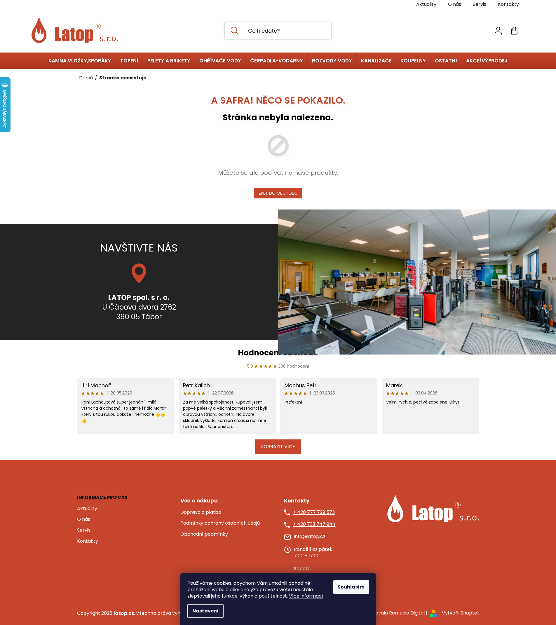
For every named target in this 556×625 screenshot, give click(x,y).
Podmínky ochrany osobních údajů (220, 523)
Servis (479, 4)
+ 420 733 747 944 (314, 524)
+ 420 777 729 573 (314, 512)
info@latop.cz (309, 536)
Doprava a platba (200, 512)
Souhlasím (351, 587)
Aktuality (426, 4)
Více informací (306, 596)
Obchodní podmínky (204, 534)
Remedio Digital (407, 613)
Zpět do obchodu (278, 193)
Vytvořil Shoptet (460, 613)
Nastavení (205, 610)
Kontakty (508, 4)
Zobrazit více (278, 446)
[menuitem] (80, 61)
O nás (454, 4)
